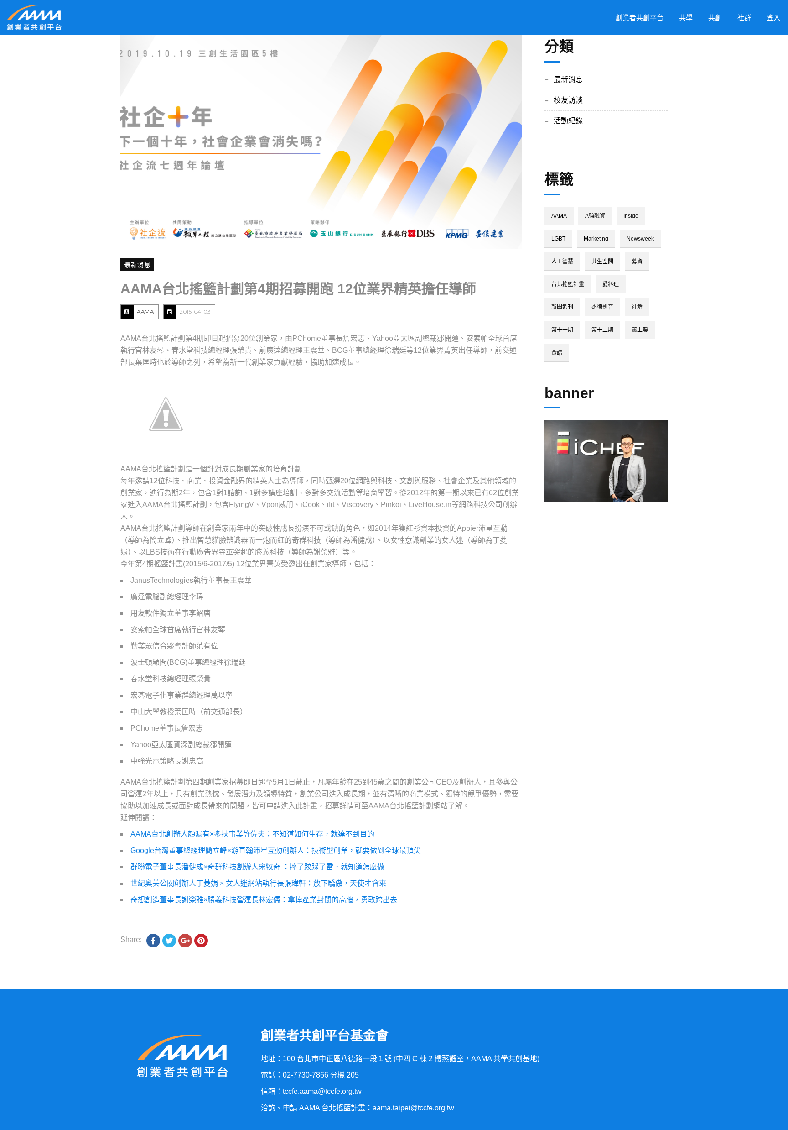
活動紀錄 (568, 121)
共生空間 (602, 261)
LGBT (558, 238)
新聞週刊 (562, 307)
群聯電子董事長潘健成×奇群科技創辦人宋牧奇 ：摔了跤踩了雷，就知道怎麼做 (257, 867)
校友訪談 (568, 100)
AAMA (145, 311)
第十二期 (602, 330)
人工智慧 (562, 261)
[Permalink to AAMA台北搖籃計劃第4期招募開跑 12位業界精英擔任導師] (321, 142)
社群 (637, 307)
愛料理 (610, 284)
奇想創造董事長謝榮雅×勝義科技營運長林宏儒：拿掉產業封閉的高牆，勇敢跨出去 (263, 900)
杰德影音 (602, 307)
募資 (637, 261)
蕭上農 (640, 330)
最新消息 (137, 265)
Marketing (596, 238)
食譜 (556, 353)
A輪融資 (595, 216)
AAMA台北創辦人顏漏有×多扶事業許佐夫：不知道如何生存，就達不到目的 (252, 834)
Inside (630, 216)
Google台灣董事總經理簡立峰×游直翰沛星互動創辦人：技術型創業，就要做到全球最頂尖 (275, 850)
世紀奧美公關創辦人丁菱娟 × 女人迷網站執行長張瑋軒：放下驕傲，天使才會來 (258, 883)
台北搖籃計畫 (567, 284)
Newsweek (640, 238)
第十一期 (562, 330)
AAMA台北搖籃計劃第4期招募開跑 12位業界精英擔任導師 (298, 288)
